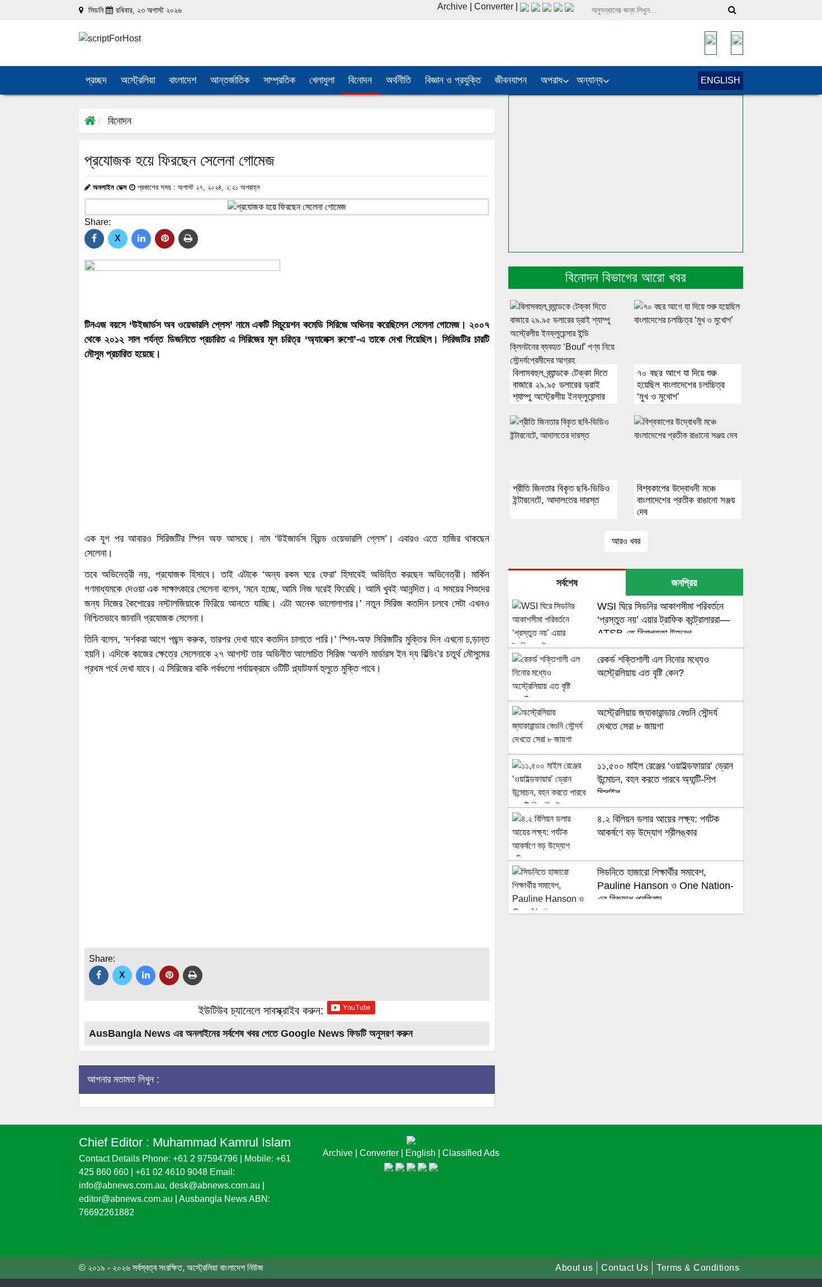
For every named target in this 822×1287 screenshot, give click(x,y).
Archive (452, 6)
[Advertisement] (286, 446)
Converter (495, 6)
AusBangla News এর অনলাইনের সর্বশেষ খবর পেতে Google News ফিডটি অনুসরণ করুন (251, 1033)
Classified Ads (470, 1153)
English (421, 1153)
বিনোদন (119, 121)
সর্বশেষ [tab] (567, 582)
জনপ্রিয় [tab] (684, 582)
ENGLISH (720, 80)
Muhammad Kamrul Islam (222, 1142)
